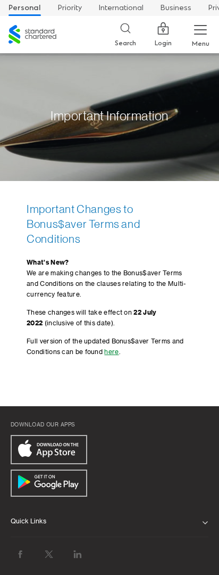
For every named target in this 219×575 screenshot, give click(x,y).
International (121, 8)
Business (176, 8)
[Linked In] (77, 554)
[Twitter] (48, 554)
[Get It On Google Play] (49, 483)
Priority (70, 8)
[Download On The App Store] (49, 449)
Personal (25, 8)
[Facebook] (20, 554)
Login (163, 43)
